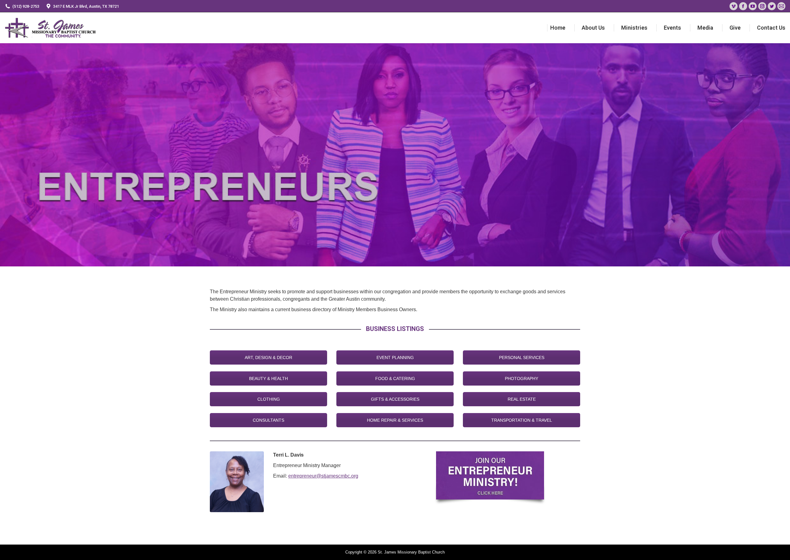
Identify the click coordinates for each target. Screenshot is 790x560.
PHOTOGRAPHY (521, 378)
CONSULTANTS (268, 420)
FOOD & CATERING (395, 378)
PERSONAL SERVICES (521, 357)
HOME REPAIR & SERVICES (395, 420)
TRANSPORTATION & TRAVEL (521, 420)
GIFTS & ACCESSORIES (395, 399)
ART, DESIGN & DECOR (268, 357)
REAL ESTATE (522, 399)
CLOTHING (268, 399)
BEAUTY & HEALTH (268, 378)
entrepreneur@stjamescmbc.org (323, 476)
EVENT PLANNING (395, 357)
